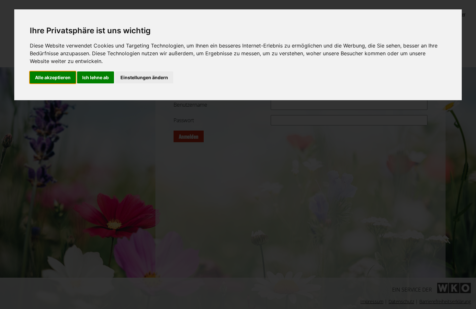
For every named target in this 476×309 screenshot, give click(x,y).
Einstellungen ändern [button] (144, 77)
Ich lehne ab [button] (95, 77)
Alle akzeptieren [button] (53, 77)
